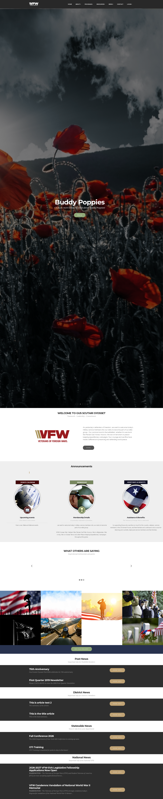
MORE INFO (117, 670)
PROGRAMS (88, 4)
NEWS (110, 4)
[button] (7, 204)
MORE (79, 218)
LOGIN (129, 4)
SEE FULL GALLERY (81, 649)
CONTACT (120, 4)
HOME (70, 4)
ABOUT (78, 4)
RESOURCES (100, 4)
